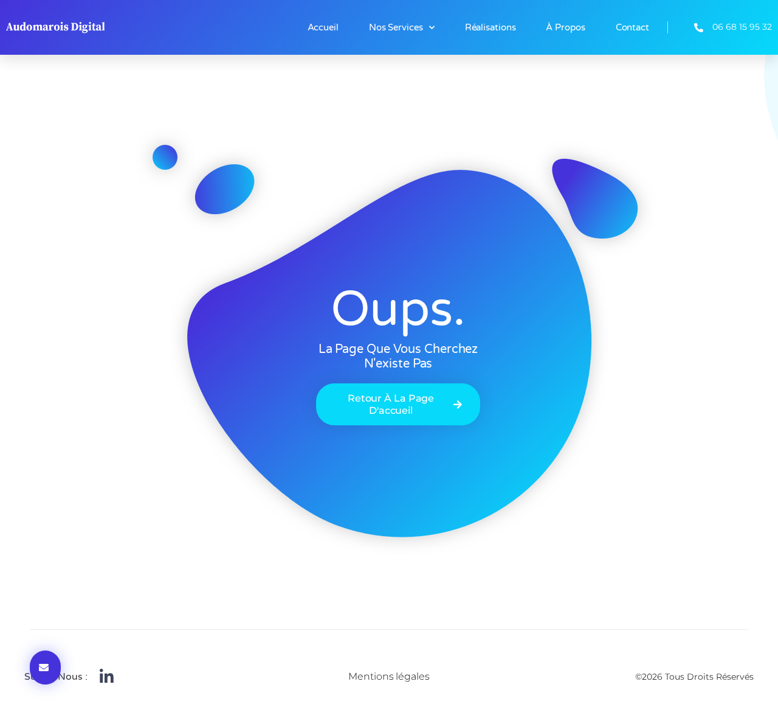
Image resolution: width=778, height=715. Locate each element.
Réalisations (490, 27)
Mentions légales (388, 676)
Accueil (323, 27)
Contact (632, 27)
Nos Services (396, 27)
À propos (565, 27)
